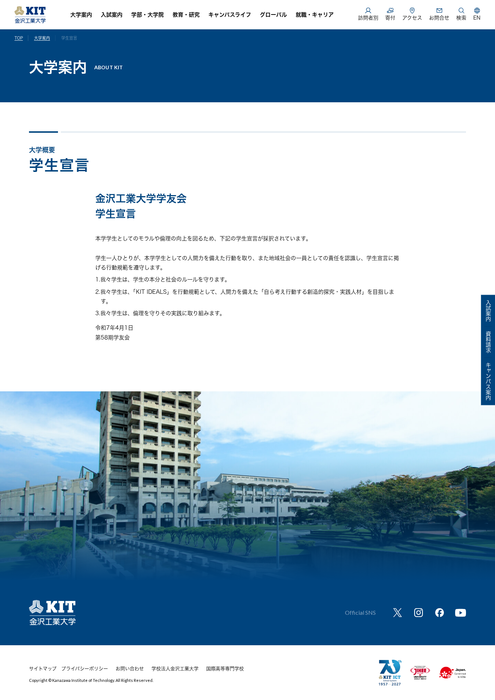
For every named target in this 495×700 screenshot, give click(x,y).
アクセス (412, 17)
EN (477, 17)
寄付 (390, 17)
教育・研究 (186, 14)
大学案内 (81, 14)
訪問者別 (368, 17)
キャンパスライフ (229, 14)
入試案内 (111, 14)
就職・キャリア (315, 14)
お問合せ (439, 17)
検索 (461, 17)
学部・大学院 (147, 14)
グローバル (273, 14)
